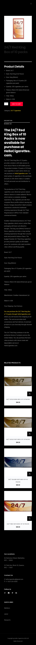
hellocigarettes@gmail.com (14, 579)
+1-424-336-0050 (11, 581)
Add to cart (16, 104)
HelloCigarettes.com (21, 173)
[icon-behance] (16, 593)
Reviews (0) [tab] (8, 124)
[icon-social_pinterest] (13, 593)
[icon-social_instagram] (9, 593)
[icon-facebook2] (5, 593)
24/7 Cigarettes (16, 110)
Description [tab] (8, 120)
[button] (29, 394)
